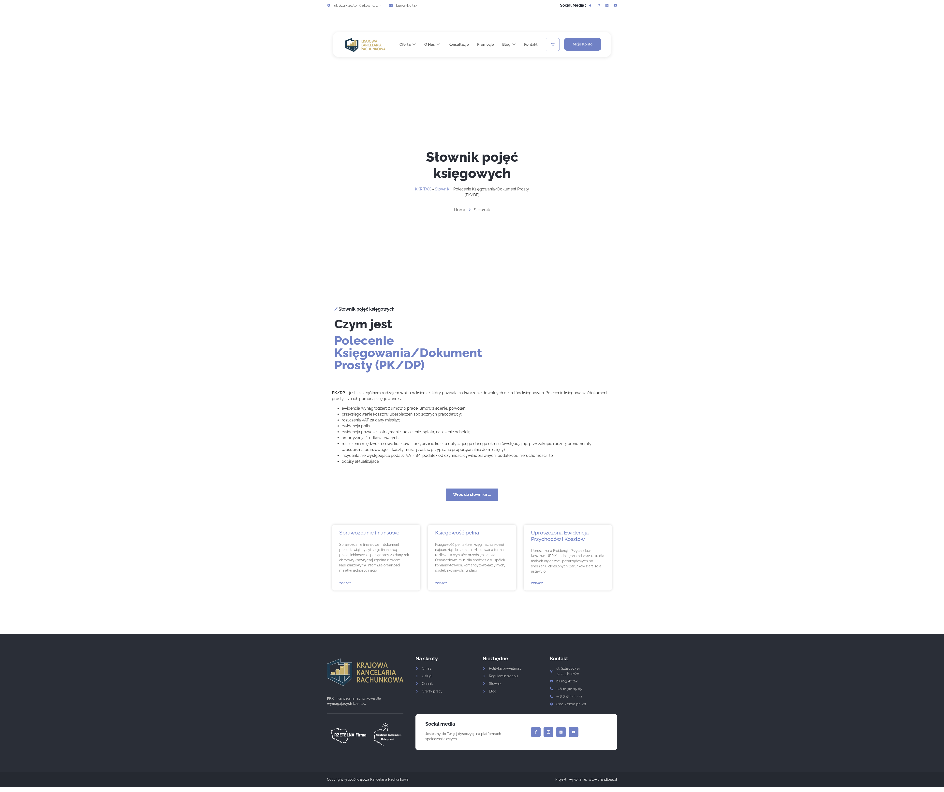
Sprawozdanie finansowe (369, 533)
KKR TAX (423, 189)
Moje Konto (582, 44)
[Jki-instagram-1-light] (598, 5)
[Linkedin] (607, 5)
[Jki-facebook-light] (590, 5)
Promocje (485, 44)
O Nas (429, 44)
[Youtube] (615, 5)
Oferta (405, 44)
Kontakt (531, 44)
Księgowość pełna (457, 533)
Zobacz (345, 583)
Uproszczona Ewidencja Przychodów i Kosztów (560, 536)
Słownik (442, 189)
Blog (506, 44)
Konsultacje (458, 44)
